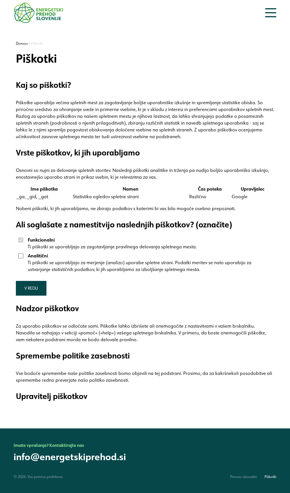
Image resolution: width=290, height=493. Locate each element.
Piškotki (37, 43)
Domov (22, 43)
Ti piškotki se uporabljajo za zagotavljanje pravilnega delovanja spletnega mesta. (112, 243)
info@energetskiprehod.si (70, 456)
